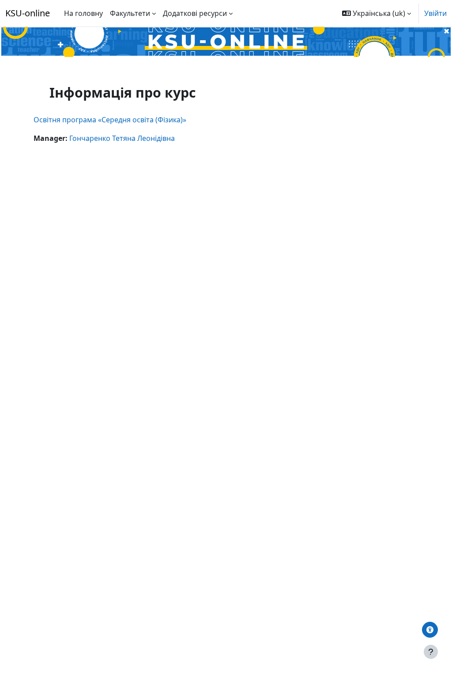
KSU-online (27, 13)
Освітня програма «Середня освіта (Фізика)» (110, 120)
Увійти (435, 13)
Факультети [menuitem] (130, 13)
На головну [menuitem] (83, 13)
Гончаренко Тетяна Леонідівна (122, 138)
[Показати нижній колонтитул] (431, 652)
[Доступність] (430, 630)
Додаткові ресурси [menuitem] (195, 13)
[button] (376, 13)
